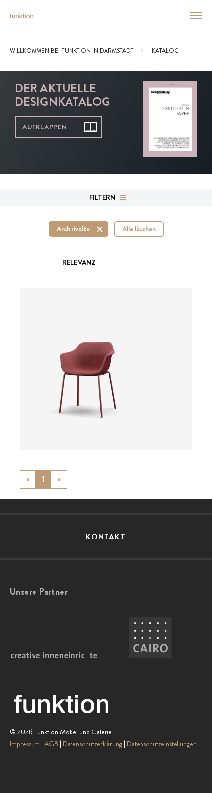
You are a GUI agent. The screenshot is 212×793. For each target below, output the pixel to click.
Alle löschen (139, 229)
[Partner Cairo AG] (150, 638)
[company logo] (21, 16)
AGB (51, 744)
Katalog (165, 50)
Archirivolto (73, 229)
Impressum (25, 744)
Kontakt (106, 536)
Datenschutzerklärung (92, 744)
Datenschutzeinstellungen (162, 744)
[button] (190, 16)
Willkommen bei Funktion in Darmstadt (71, 50)
